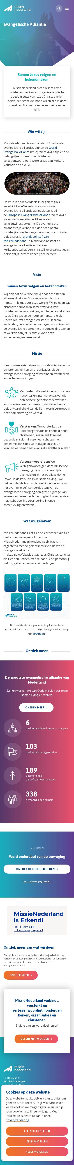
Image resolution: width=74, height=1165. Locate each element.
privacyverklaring (17, 1120)
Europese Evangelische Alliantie (29, 215)
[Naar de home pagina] (17, 8)
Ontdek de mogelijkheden (35, 869)
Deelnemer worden (34, 1038)
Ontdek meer (35, 707)
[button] (59, 8)
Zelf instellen (37, 1141)
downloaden (39, 633)
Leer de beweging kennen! (37, 881)
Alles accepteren (37, 1131)
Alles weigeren (37, 1151)
